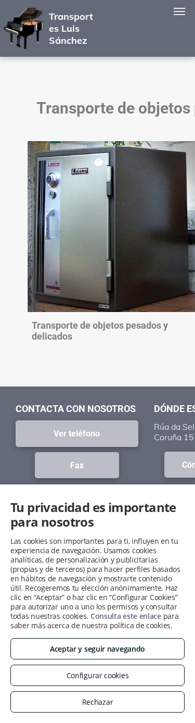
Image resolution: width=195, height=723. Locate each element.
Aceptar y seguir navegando (97, 649)
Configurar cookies (98, 675)
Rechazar (97, 702)
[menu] (179, 11)
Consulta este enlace (125, 616)
